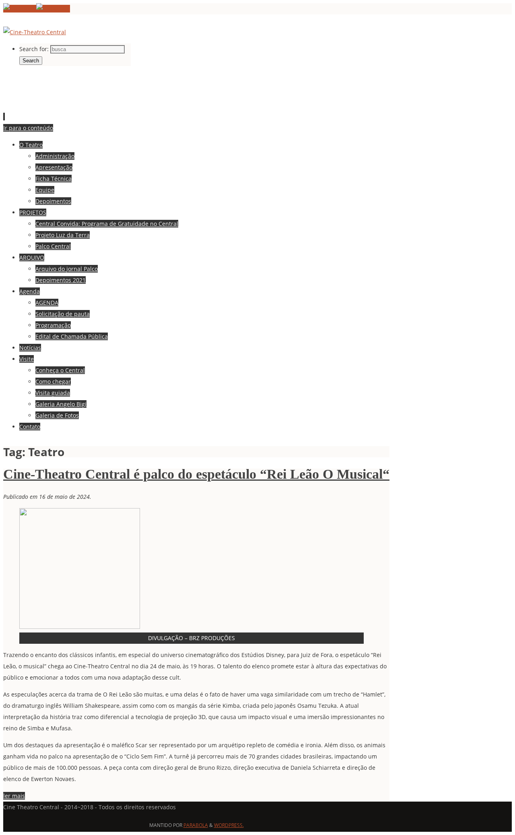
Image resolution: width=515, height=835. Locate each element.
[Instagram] (53, 8)
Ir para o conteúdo (28, 128)
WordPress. (229, 825)
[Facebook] (19, 8)
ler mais (14, 796)
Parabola (195, 825)
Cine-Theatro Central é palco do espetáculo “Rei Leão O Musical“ (196, 474)
